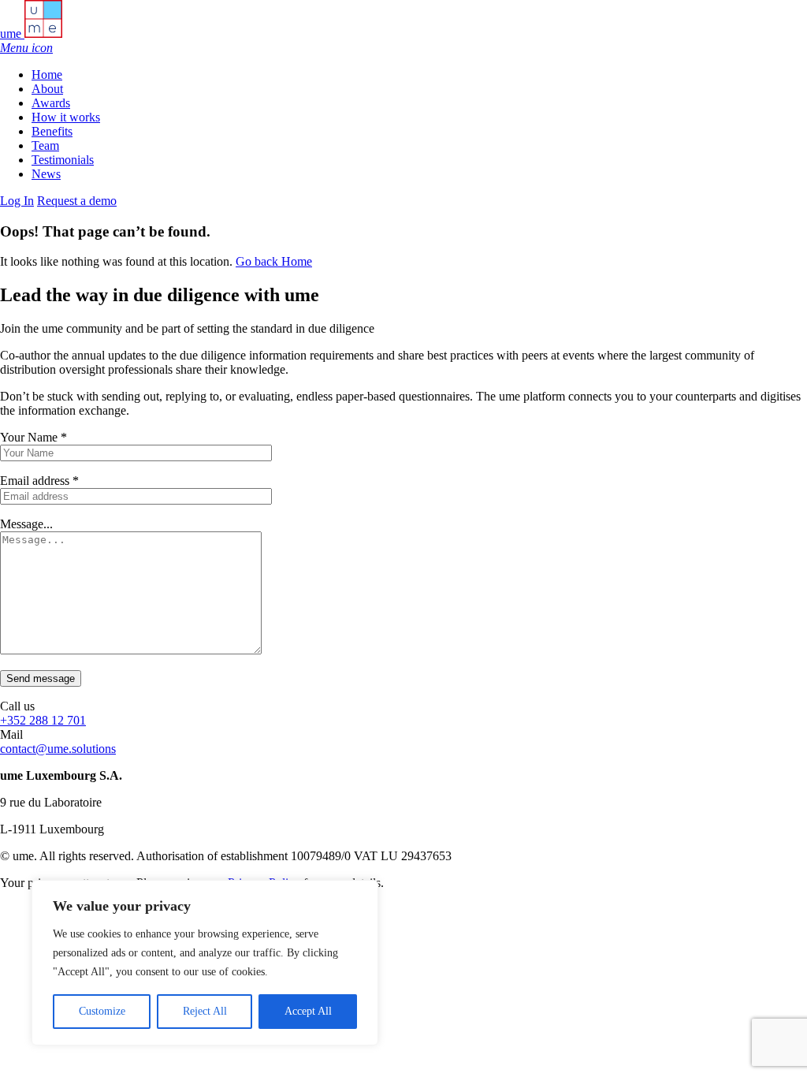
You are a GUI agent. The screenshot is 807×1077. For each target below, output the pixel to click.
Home (47, 74)
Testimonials (63, 159)
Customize (102, 1011)
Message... (26, 524)
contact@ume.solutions (58, 748)
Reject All (205, 1011)
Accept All (308, 1011)
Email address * (39, 480)
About (47, 88)
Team (45, 145)
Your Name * (33, 437)
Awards (51, 103)
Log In (17, 200)
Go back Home (274, 261)
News (46, 174)
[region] (205, 962)
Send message (40, 678)
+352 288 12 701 (43, 720)
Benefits (52, 131)
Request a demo (77, 200)
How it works (66, 117)
